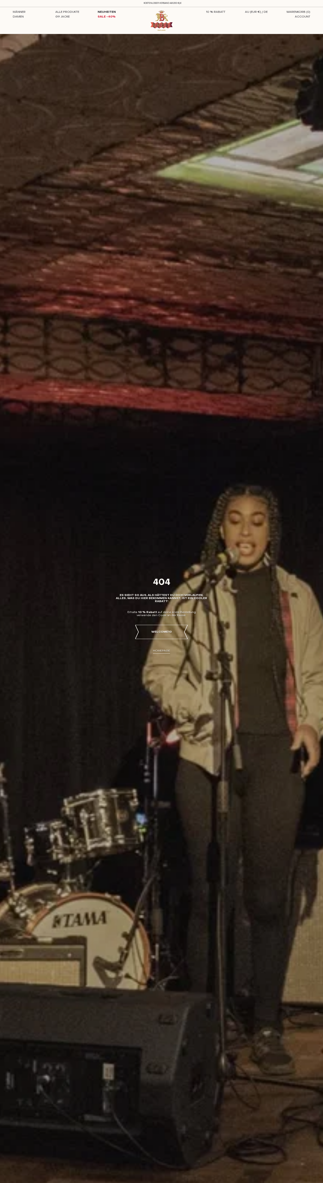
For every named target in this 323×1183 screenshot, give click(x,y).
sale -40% (107, 16)
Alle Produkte (67, 12)
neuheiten (107, 12)
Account (302, 16)
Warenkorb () (298, 12)
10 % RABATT (215, 12)
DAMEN (18, 16)
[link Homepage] (161, 20)
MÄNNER (19, 12)
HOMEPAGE (161, 650)
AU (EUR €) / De (256, 12)
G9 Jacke (62, 16)
